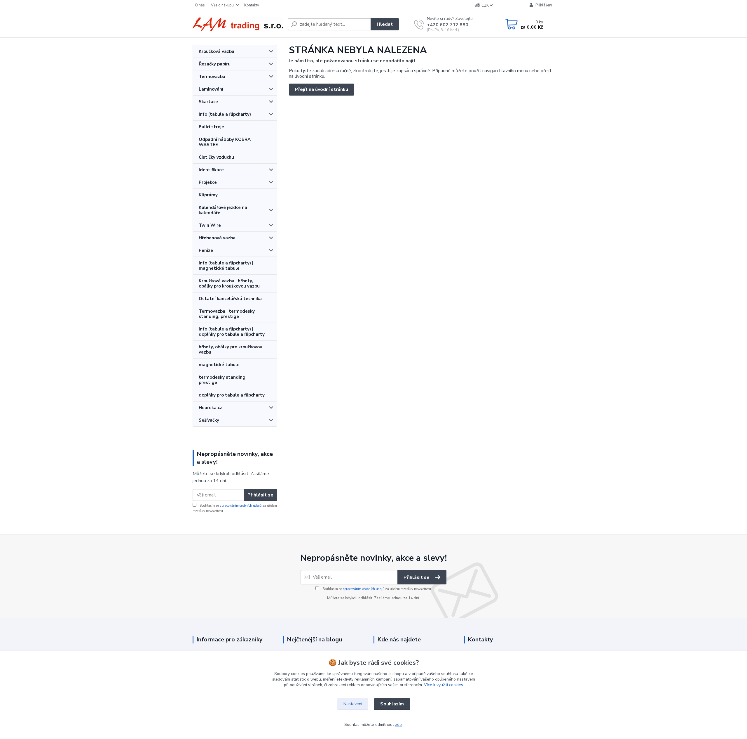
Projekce (208, 182)
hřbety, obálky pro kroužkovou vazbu (230, 349)
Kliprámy (208, 195)
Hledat (385, 24)
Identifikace (211, 170)
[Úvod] (238, 24)
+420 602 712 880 (447, 25)
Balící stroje (211, 127)
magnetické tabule (219, 365)
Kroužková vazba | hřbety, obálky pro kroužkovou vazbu (229, 283)
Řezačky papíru (215, 64)
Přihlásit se (260, 495)
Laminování (211, 89)
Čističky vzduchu (216, 157)
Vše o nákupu (222, 5)
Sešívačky (209, 420)
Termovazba (212, 76)
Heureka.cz (210, 408)
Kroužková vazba (216, 51)
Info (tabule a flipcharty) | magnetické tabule (226, 265)
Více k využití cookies (443, 685)
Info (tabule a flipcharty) (225, 114)
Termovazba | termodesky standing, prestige (227, 313)
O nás (200, 5)
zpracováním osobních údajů (240, 505)
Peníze (206, 250)
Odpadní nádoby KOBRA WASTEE (225, 142)
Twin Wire (210, 225)
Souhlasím (392, 704)
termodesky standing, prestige (223, 379)
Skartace (208, 102)
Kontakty (251, 5)
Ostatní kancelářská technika (230, 299)
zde (398, 724)
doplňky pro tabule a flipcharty (232, 395)
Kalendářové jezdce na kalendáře (223, 210)
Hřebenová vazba (217, 238)
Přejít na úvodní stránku (321, 89)
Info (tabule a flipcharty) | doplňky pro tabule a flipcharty (232, 331)
